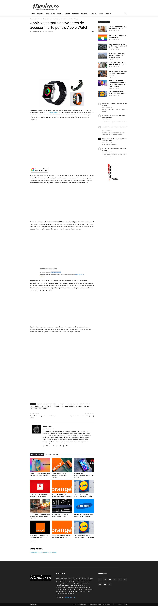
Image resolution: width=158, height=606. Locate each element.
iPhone (36, 406)
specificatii (86, 406)
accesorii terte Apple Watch (50, 404)
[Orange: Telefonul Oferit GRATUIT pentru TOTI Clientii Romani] (62, 527)
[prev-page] (31, 541)
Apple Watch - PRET (70, 404)
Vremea (59, 14)
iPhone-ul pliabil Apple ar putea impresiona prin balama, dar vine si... (118, 73)
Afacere (108, 14)
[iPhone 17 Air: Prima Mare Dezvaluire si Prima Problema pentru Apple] (40, 465)
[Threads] (110, 584)
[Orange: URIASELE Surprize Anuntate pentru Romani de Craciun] (62, 486)
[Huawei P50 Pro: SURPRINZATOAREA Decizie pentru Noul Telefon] (84, 465)
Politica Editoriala (81, 604)
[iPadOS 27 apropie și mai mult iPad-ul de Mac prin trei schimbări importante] (102, 29)
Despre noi (73, 604)
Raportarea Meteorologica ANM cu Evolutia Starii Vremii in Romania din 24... (118, 46)
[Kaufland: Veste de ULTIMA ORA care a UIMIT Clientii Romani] (40, 486)
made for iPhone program (47, 406)
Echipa (114, 604)
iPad (32, 406)
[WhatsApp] (100, 584)
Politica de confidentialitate (95, 604)
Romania (40, 14)
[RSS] (115, 579)
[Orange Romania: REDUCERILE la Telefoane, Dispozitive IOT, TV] (40, 527)
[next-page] (34, 541)
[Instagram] (47, 446)
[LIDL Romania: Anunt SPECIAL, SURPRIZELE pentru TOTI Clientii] (84, 486)
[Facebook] (44, 446)
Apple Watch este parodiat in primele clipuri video (43, 417)
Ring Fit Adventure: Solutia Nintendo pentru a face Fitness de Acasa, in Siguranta (40, 516)
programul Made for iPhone (67, 406)
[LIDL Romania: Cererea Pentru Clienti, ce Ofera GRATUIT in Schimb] (84, 527)
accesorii (39, 404)
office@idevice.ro (70, 597)
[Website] (64, 446)
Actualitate (50, 14)
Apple (101, 14)
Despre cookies (107, 604)
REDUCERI (75, 14)
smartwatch (79, 406)
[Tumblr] (57, 446)
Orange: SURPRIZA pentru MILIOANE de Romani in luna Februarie (59, 475)
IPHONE (126, 604)
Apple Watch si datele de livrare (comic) (82, 416)
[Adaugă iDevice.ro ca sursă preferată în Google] (62, 170)
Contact (120, 604)
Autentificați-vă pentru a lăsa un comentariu (43, 552)
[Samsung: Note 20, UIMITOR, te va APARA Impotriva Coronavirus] (84, 506)
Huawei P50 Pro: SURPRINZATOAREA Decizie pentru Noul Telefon (83, 475)
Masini (67, 14)
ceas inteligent (80, 404)
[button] (125, 14)
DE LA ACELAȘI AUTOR (51, 454)
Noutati (57, 406)
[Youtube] (67, 446)
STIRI (33, 14)
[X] (60, 446)
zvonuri (45, 408)
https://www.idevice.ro (48, 429)
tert (36, 408)
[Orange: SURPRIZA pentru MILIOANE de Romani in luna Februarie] (62, 465)
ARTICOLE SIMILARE (37, 454)
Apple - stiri (61, 404)
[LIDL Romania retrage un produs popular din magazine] (102, 94)
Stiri (32, 408)
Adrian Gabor (37, 31)
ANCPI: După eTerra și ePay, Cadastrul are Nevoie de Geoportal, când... (117, 55)
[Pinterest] (54, 446)
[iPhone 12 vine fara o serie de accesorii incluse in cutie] (62, 506)
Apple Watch (38, 19)
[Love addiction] (113, 181)
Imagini (88, 404)
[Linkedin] (50, 446)
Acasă (31, 19)
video (40, 408)
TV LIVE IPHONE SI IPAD (88, 14)
